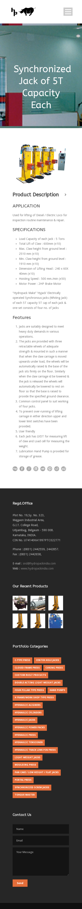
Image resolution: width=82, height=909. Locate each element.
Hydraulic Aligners (28, 705)
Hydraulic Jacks (25, 720)
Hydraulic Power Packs (30, 727)
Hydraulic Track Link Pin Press (35, 750)
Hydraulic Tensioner (29, 742)
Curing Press (54, 667)
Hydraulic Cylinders (28, 712)
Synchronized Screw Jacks (32, 787)
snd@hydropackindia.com (39, 563)
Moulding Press (25, 764)
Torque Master (25, 794)
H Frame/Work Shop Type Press (34, 697)
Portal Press (23, 780)
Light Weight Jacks (27, 757)
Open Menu (68, 12)
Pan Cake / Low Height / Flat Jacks (37, 772)
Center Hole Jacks (47, 660)
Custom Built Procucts (30, 675)
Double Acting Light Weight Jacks (38, 682)
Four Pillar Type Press (29, 690)
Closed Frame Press (27, 667)
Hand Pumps (57, 690)
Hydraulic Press (25, 735)
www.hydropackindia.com (37, 568)
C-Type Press (22, 660)
